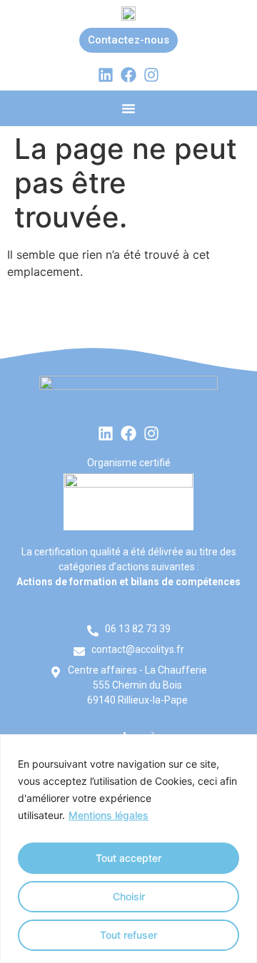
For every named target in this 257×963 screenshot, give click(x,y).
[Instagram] (151, 75)
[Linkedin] (106, 75)
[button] (128, 108)
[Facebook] (128, 75)
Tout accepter (128, 858)
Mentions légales (108, 815)
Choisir (129, 896)
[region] (128, 848)
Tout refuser (128, 935)
